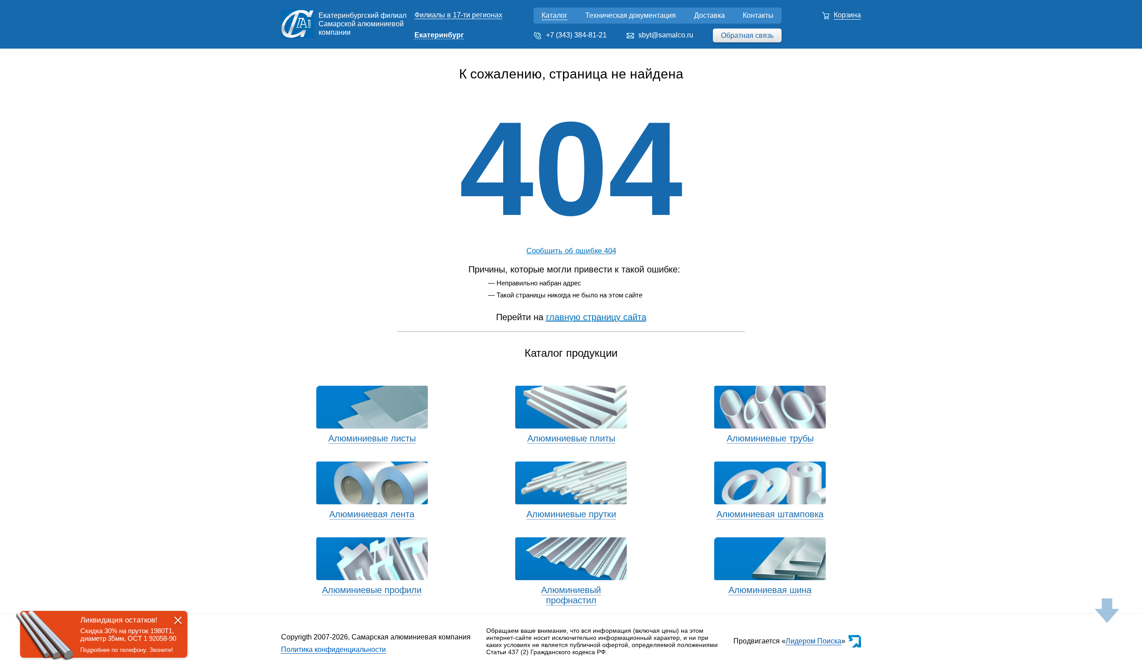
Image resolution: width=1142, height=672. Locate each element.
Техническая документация (630, 15)
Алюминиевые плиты (571, 438)
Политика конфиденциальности (333, 649)
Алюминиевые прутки (571, 514)
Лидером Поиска (813, 641)
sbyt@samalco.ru (665, 35)
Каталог (554, 15)
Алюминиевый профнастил (571, 595)
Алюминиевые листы (372, 438)
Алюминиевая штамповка (769, 514)
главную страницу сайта (596, 317)
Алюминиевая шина (769, 590)
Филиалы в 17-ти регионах (458, 15)
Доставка (709, 15)
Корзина (847, 15)
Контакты (758, 15)
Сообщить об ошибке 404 (571, 251)
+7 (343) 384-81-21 (576, 35)
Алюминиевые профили (372, 590)
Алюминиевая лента (371, 514)
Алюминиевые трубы (770, 438)
